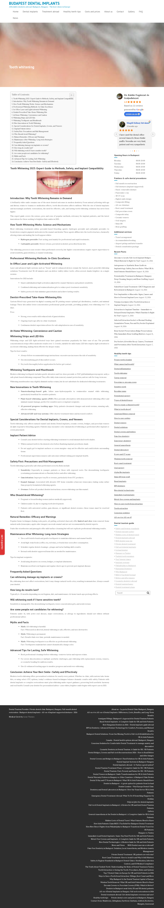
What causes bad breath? (124, 364)
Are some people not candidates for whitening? (31, 153)
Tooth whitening (120, 373)
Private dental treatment (126, 544)
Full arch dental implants (126, 547)
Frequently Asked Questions (24, 142)
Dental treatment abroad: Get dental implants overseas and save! (127, 894)
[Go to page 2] (134, 150)
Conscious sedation (122, 513)
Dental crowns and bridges (125, 431)
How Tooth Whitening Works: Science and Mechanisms (33, 104)
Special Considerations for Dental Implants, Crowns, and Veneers (38, 126)
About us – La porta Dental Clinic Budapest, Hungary (132, 709)
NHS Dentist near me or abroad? (141, 845)
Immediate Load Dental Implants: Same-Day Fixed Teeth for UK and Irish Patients (121, 836)
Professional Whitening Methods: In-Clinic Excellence (33, 107)
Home (15, 11)
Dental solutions (121, 427)
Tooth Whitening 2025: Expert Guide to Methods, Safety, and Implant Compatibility (43, 99)
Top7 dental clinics (123, 559)
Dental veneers (120, 422)
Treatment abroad (50, 11)
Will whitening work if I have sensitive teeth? (30, 151)
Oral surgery (119, 467)
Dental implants (30, 11)
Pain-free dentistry (121, 436)
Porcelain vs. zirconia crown (125, 382)
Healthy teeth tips (72, 11)
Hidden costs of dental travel (127, 534)
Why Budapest (121, 571)
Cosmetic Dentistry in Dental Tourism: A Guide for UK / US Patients (127, 749)
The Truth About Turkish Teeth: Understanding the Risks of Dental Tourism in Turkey (119, 867)
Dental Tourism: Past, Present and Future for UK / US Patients (129, 771)
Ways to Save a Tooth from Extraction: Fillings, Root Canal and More (126, 876)
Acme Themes (28, 716)
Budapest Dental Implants (34, 3)
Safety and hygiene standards (127, 528)
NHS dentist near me (124, 541)
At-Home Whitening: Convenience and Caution (30, 115)
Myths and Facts (20, 156)
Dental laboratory (121, 449)
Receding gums (120, 391)
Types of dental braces (123, 400)
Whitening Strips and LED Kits (24, 118)
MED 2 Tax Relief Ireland (126, 575)
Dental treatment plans (125, 587)
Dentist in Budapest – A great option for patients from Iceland (129, 783)
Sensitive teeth (120, 386)
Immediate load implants (124, 495)
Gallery (131, 11)
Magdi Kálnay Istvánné (138, 122)
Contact (120, 11)
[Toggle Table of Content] (70, 95)
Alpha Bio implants (122, 472)
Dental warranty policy (125, 531)
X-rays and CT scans (122, 454)
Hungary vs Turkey (123, 553)
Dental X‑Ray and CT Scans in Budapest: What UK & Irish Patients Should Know (122, 780)
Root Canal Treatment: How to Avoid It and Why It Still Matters (128, 857)
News (15, 18)
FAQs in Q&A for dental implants (140, 802)
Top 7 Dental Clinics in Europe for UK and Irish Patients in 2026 (129, 873)
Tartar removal (120, 377)
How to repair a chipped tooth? (126, 404)
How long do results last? (23, 148)
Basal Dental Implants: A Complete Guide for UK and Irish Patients (127, 721)
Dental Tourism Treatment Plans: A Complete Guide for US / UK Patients (124, 768)
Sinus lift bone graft (122, 476)
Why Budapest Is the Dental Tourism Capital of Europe (132, 879)
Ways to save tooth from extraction (128, 504)
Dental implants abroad (125, 537)
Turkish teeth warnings (125, 556)
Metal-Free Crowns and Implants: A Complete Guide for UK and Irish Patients (122, 839)
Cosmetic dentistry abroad (126, 581)
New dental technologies (124, 490)
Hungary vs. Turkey (146, 833)
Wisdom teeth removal (123, 458)
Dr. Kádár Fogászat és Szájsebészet (136, 96)
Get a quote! (2, 542)
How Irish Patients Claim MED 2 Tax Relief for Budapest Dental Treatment (124, 823)
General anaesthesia (122, 445)
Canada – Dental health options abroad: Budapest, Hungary (130, 740)
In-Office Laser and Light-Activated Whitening (30, 109)
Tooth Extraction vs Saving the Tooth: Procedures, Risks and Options (126, 870)
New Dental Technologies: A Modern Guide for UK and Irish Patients (126, 842)
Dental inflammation (122, 368)
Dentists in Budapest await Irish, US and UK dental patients (130, 888)
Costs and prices (92, 11)
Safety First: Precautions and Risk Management (31, 131)
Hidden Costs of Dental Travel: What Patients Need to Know (129, 820)
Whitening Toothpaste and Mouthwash (27, 120)
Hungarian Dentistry (124, 568)
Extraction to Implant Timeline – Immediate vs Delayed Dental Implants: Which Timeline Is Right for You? (134, 312)
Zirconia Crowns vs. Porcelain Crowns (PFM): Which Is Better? (129, 885)
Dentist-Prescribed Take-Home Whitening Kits (30, 112)
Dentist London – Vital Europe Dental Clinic (136, 786)
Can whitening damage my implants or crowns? (31, 145)
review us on (131, 113)
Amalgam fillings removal (124, 413)
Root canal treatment (123, 463)
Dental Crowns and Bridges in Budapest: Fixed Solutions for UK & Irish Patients (122, 758)
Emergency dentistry (122, 440)
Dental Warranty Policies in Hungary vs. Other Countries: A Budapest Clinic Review (121, 777)
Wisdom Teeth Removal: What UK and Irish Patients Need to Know (127, 882)
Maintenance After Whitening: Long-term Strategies (33, 140)
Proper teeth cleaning (123, 359)
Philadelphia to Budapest (126, 565)
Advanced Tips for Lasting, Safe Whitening (29, 159)
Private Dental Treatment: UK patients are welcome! (132, 854)
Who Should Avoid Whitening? (25, 134)
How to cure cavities (122, 418)
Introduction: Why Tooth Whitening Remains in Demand (33, 101)
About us (108, 11)
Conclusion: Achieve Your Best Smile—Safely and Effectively (36, 161)
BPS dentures (119, 485)
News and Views (118, 845)
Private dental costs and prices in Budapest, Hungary (132, 897)
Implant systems (122, 562)
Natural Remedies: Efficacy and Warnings (29, 137)
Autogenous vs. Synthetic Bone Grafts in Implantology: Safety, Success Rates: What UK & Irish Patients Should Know (133, 268)
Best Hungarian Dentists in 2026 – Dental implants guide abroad (128, 724)
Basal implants (120, 481)
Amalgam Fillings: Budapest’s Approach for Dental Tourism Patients (126, 718)
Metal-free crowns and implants (127, 499)
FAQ (141, 11)
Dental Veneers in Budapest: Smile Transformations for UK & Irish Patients (123, 774)
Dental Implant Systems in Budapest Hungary (135, 762)
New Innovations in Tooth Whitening (27, 123)
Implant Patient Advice (22, 129)
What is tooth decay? (122, 409)
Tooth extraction (121, 508)
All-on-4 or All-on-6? (123, 517)
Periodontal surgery (122, 395)
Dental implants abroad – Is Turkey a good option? (133, 765)
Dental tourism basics (124, 584)
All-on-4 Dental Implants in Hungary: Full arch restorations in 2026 (126, 891)
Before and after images (125, 578)
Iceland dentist (122, 550)
